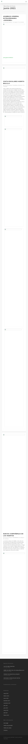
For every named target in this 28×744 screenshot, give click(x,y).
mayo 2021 (6, 710)
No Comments (21, 22)
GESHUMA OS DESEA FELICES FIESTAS (12, 678)
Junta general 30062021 (8, 57)
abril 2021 (6, 712)
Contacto (5, 730)
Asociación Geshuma (8, 22)
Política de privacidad (8, 725)
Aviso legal (6, 723)
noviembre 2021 (7, 703)
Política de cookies (7, 727)
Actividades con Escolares (17, 85)
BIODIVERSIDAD (16, 537)
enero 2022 (6, 698)
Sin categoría (15, 22)
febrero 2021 (6, 715)
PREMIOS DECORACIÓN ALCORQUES (12, 674)
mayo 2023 (6, 693)
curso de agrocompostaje (9, 666)
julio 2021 (6, 705)
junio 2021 (6, 708)
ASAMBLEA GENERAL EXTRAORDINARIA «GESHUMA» (11, 18)
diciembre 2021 (7, 700)
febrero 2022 (6, 695)
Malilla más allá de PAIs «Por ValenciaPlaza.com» (14, 670)
